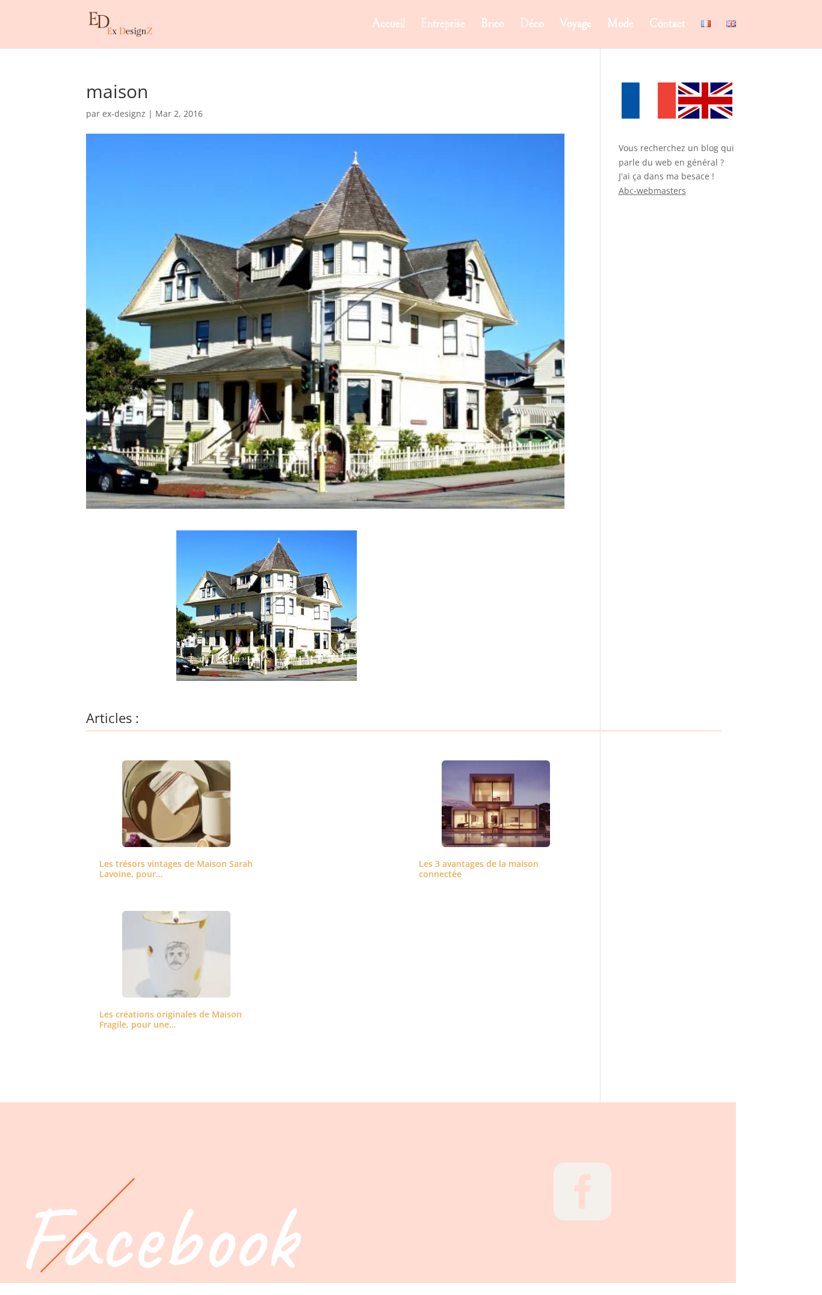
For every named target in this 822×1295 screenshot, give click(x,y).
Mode (620, 25)
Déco (532, 25)
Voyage (576, 25)
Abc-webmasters (652, 190)
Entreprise (443, 25)
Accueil (388, 25)
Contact (667, 25)
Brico (492, 25)
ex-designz (124, 113)
